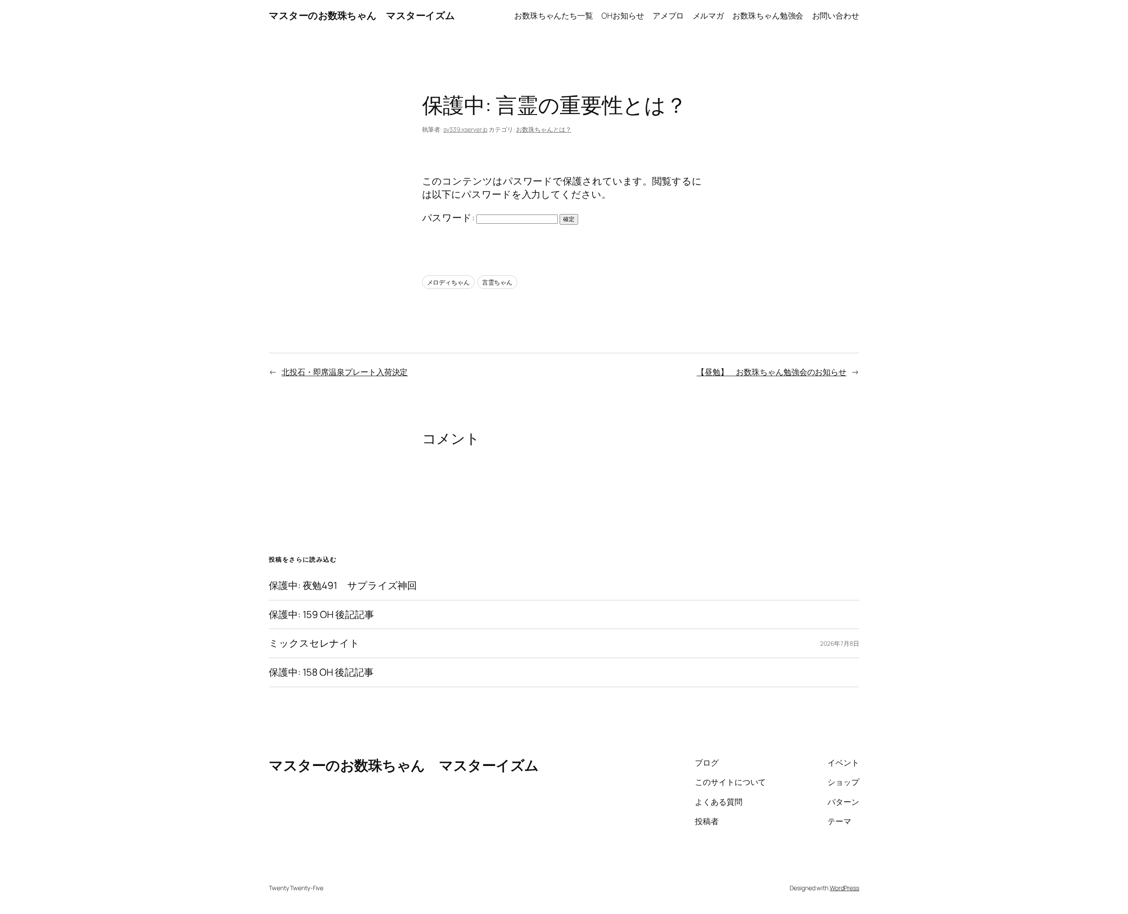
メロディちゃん (448, 282)
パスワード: (449, 217)
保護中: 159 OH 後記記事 (321, 614)
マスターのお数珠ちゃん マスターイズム (362, 15)
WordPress (844, 888)
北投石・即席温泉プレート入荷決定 (345, 371)
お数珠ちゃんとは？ (543, 129)
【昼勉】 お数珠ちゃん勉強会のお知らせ (771, 371)
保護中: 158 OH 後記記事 (321, 672)
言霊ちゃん (497, 282)
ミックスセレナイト (314, 643)
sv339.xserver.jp (465, 129)
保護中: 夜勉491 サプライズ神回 (343, 585)
